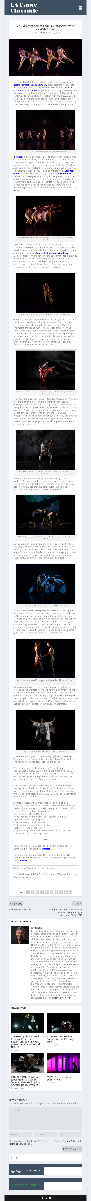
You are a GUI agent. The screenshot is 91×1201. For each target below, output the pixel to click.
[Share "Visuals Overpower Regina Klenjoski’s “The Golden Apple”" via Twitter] (32, 892)
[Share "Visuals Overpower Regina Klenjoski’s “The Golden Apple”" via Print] (70, 892)
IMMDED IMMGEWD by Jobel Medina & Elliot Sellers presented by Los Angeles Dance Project (25, 1080)
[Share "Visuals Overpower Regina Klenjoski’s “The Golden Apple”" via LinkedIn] (51, 892)
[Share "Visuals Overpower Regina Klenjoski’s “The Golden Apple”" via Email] (66, 892)
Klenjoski (18, 156)
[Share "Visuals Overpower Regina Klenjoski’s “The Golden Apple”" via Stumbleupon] (61, 892)
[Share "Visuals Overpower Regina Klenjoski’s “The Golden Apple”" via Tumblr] (42, 892)
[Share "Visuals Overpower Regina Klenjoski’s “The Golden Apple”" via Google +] (37, 892)
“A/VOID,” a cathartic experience (59, 1078)
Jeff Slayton (39, 32)
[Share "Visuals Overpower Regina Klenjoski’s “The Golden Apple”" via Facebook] (28, 892)
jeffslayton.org (62, 997)
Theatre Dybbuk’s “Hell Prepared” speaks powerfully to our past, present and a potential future (25, 1041)
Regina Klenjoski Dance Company (30, 84)
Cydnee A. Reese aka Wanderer (51, 253)
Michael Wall (64, 173)
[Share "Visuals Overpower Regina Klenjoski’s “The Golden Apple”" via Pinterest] (47, 892)
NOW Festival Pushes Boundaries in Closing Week (60, 1039)
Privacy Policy (69, 1141)
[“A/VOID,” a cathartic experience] (63, 1063)
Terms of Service (17, 1143)
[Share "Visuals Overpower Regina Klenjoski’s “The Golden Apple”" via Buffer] (56, 892)
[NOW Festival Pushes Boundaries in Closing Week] (63, 1023)
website (46, 848)
